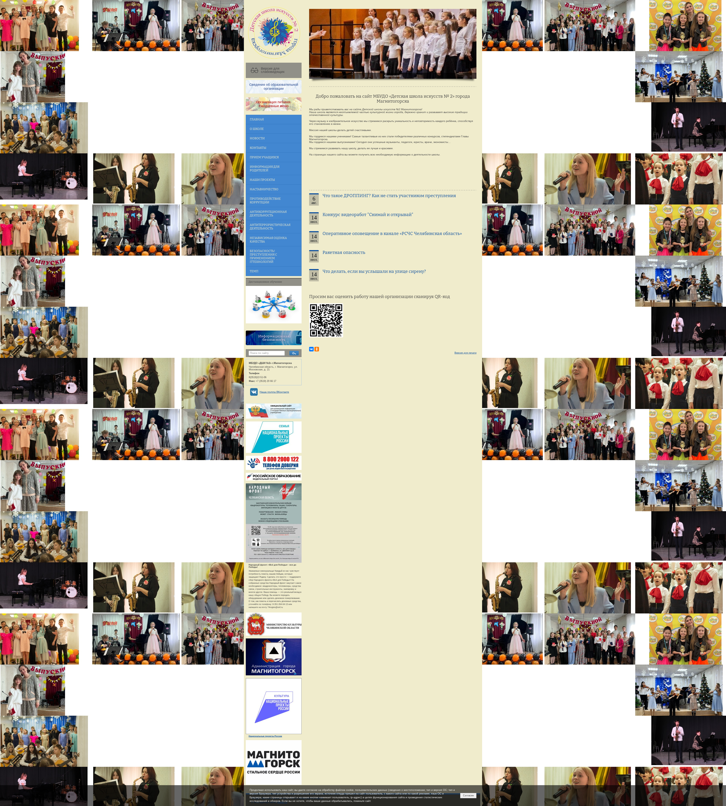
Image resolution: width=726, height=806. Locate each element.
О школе (257, 129)
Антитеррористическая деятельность (270, 226)
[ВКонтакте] (311, 349)
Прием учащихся (264, 157)
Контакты (258, 148)
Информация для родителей (264, 168)
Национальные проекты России (265, 736)
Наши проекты (262, 180)
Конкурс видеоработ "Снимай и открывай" (368, 214)
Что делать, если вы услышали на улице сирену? (374, 271)
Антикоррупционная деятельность (268, 213)
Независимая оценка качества (268, 239)
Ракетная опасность (344, 252)
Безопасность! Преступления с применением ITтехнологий (263, 256)
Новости (257, 138)
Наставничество (264, 189)
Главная (257, 119)
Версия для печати (465, 353)
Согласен (468, 795)
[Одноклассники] (316, 349)
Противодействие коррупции (265, 200)
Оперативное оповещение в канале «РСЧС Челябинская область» (392, 233)
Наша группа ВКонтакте (274, 392)
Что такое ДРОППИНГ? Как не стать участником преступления (389, 195)
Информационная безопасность (273, 338)
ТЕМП (254, 271)
